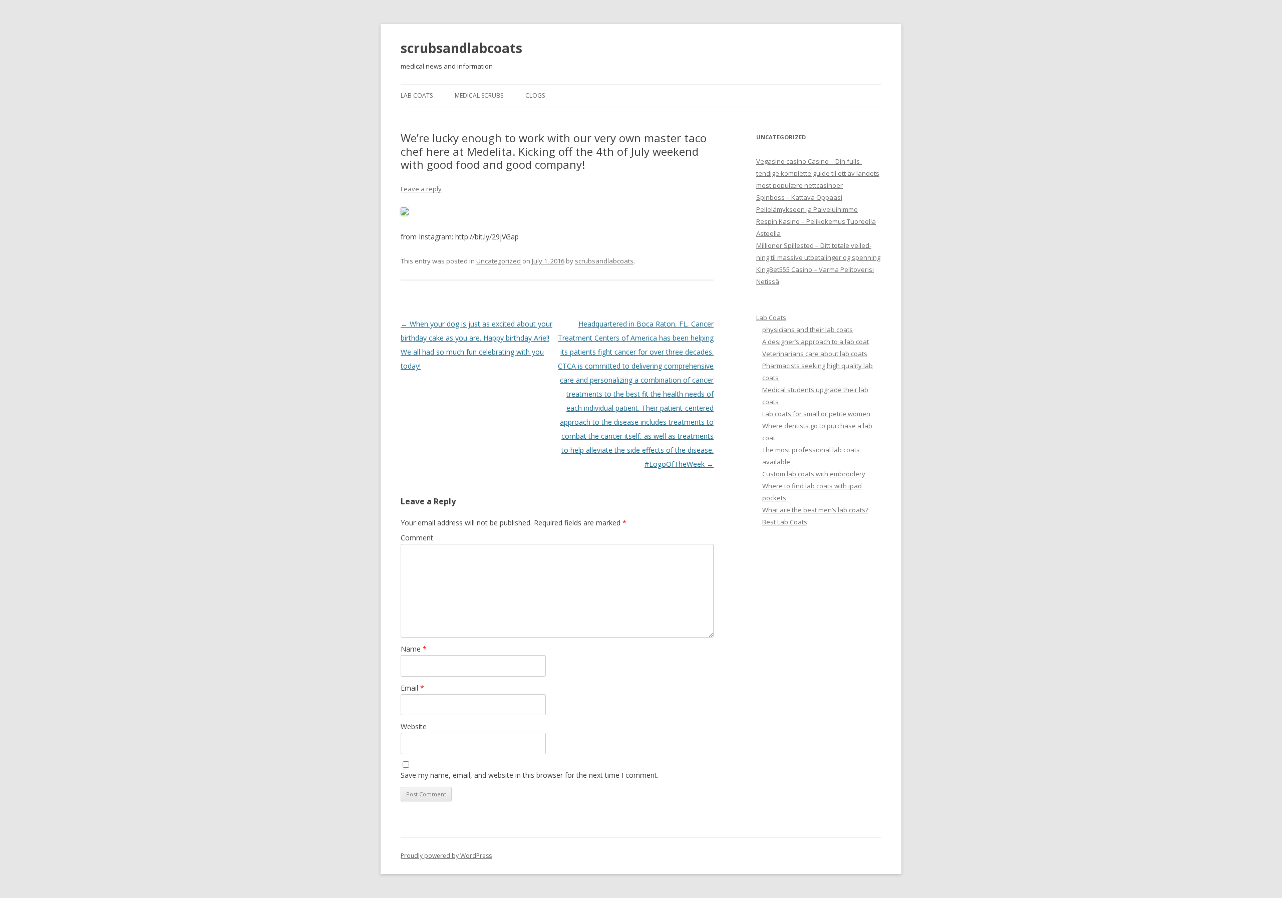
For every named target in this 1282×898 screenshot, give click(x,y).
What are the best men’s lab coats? (815, 509)
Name (414, 649)
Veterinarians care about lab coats (814, 353)
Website (414, 726)
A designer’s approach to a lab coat (815, 341)
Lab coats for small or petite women (816, 413)
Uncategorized (498, 260)
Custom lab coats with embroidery (813, 473)
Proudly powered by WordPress (446, 855)
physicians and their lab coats (807, 329)
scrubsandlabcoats (461, 48)
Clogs (535, 95)
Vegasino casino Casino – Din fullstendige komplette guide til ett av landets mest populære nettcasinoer (817, 173)
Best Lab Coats (784, 521)
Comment (417, 537)
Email (412, 688)
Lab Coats (417, 95)
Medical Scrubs (479, 95)
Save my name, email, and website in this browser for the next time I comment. (530, 775)
